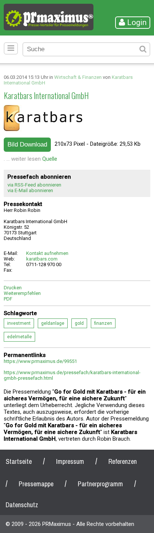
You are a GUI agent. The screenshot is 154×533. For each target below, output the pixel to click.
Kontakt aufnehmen (47, 253)
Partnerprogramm (100, 484)
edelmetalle (19, 336)
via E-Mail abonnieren (30, 190)
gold (79, 323)
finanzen (103, 323)
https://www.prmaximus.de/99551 (40, 361)
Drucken (13, 287)
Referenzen (122, 461)
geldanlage (52, 323)
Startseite (19, 461)
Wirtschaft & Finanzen (78, 77)
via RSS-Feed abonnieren (34, 185)
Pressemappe (36, 484)
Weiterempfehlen (22, 293)
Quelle (49, 158)
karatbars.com (42, 259)
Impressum (70, 461)
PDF (8, 299)
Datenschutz (22, 504)
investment (19, 323)
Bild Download (27, 144)
